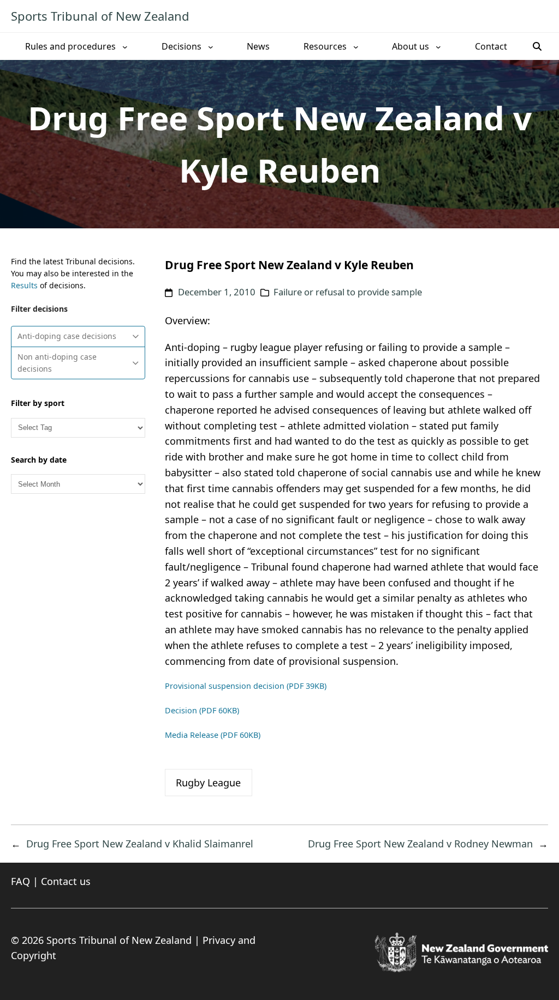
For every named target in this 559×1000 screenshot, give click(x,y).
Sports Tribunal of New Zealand (100, 16)
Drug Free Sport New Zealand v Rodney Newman (420, 843)
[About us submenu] (438, 46)
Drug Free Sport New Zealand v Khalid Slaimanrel (139, 843)
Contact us (66, 881)
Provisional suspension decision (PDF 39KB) (245, 686)
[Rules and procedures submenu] (125, 46)
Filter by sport (37, 403)
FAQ (20, 881)
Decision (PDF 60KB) (202, 710)
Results (24, 285)
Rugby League (208, 782)
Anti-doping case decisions (66, 336)
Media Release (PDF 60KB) (212, 735)
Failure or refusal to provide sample (347, 292)
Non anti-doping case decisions (57, 362)
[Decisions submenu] (210, 46)
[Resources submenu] (356, 46)
